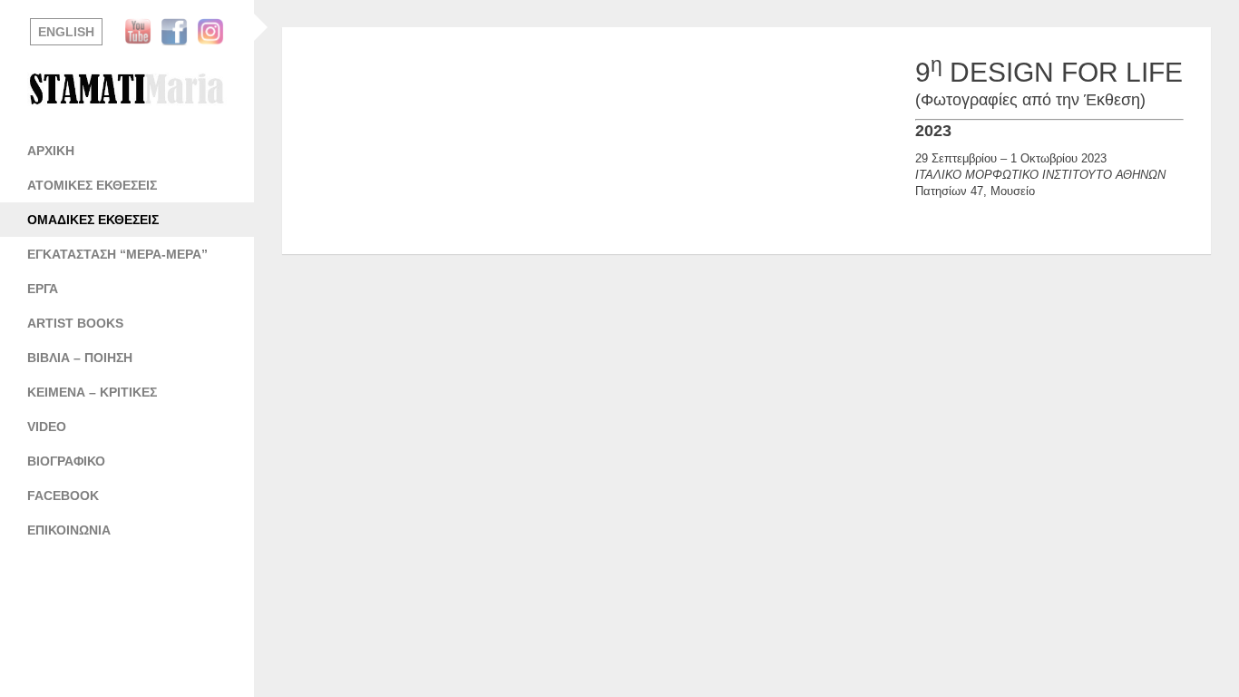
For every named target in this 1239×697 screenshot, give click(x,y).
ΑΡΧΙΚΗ (50, 150)
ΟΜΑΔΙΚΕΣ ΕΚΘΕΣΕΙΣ (93, 219)
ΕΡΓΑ (42, 288)
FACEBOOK (63, 495)
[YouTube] (142, 31)
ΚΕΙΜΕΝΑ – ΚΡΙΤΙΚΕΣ (92, 392)
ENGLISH (66, 32)
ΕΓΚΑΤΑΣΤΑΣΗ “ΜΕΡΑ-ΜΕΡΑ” (117, 254)
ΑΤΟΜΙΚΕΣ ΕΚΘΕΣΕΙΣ (92, 185)
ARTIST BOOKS (75, 323)
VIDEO (46, 426)
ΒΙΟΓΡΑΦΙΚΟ (66, 461)
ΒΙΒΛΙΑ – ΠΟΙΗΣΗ (79, 357)
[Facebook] (179, 31)
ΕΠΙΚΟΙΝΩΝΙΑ (69, 530)
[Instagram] (215, 31)
